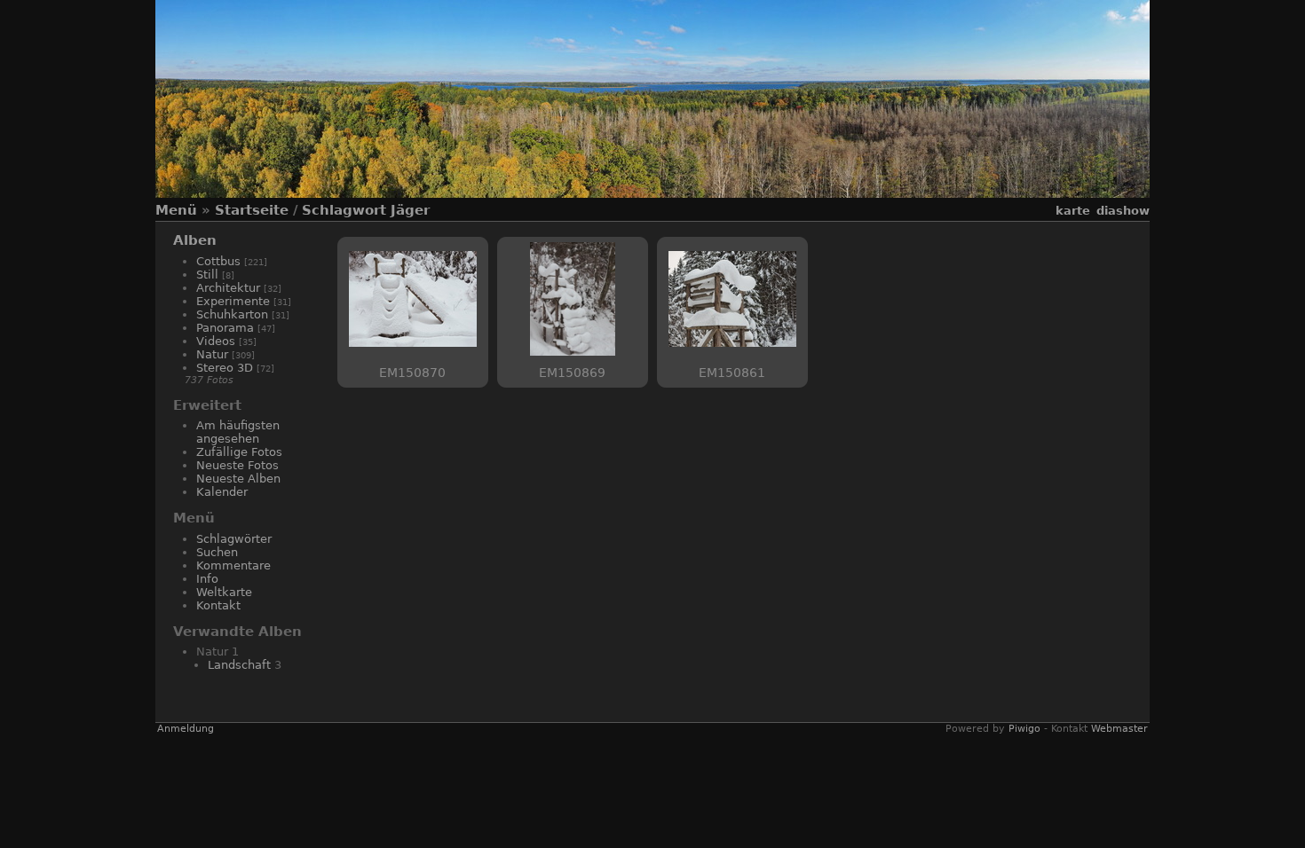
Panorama (225, 327)
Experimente (233, 301)
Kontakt (218, 605)
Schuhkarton (232, 314)
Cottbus (218, 261)
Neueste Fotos (237, 465)
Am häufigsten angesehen (238, 432)
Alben (195, 240)
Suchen (217, 552)
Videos (215, 341)
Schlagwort (344, 210)
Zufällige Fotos (239, 452)
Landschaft (239, 664)
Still (207, 274)
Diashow (1123, 210)
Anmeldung (185, 728)
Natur (212, 354)
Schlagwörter (234, 539)
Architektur (228, 287)
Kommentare (233, 565)
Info (207, 578)
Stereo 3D (224, 367)
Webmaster (1119, 728)
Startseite (252, 210)
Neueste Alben (238, 478)
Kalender (222, 492)
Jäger (410, 210)
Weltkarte (224, 592)
